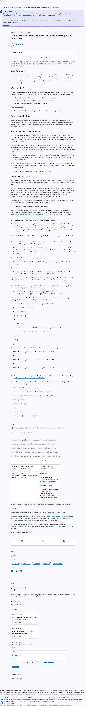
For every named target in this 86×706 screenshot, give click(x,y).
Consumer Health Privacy (6, 705)
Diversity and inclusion (34, 701)
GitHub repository (15, 22)
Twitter (29, 524)
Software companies (62, 699)
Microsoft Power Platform (38, 697)
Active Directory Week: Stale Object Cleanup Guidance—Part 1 (23, 632)
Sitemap (15, 705)
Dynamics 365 (20, 697)
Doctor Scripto (19, 44)
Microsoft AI (3, 697)
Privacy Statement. (49, 662)
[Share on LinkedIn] (20, 571)
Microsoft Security (11, 697)
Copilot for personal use (58, 690)
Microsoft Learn (10, 699)
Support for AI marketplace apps (22, 699)
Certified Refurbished (50, 692)
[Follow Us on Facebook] (13, 679)
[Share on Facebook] (12, 571)
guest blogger (36, 563)
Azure (74, 697)
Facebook (36, 524)
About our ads (68, 705)
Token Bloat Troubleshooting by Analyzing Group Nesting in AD (29, 214)
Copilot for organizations (45, 690)
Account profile (6, 692)
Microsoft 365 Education (39, 694)
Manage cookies (35, 705)
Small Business (68, 697)
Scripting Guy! (46, 563)
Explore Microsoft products (71, 690)
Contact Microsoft (22, 705)
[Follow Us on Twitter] (17, 679)
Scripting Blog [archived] (15, 7)
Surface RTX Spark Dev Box (32, 690)
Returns (35, 692)
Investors (26, 701)
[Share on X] (16, 571)
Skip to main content (5, 1)
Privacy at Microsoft (18, 701)
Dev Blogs (4, 7)
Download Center (15, 692)
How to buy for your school (52, 694)
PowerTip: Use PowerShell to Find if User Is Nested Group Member (24, 618)
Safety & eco (56, 705)
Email (14, 648)
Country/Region (16, 655)
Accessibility (44, 701)
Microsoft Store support (26, 692)
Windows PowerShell (58, 563)
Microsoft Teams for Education (24, 694)
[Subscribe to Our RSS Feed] (21, 679)
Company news (9, 701)
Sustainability (50, 701)
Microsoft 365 (27, 697)
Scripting (14, 555)
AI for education (15, 696)
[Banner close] (82, 12)
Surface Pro (3, 690)
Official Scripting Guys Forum (52, 526)
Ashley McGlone (26, 563)
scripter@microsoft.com (19, 526)
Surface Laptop (10, 690)
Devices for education (10, 694)
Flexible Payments (73, 692)
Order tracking (41, 692)
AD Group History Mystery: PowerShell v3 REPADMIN (29, 378)
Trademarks (49, 705)
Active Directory (16, 563)
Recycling (62, 705)
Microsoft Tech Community (38, 699)
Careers (76, 699)
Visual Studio (70, 699)
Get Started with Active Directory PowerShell (57, 64)
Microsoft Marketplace (51, 699)
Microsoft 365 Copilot (59, 697)
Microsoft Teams (49, 697)
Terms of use (43, 705)
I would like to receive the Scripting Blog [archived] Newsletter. (33, 662)
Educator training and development (69, 694)
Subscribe (15, 667)
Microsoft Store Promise (62, 692)
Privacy (29, 705)
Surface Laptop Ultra (19, 690)
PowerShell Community (34, 20)
